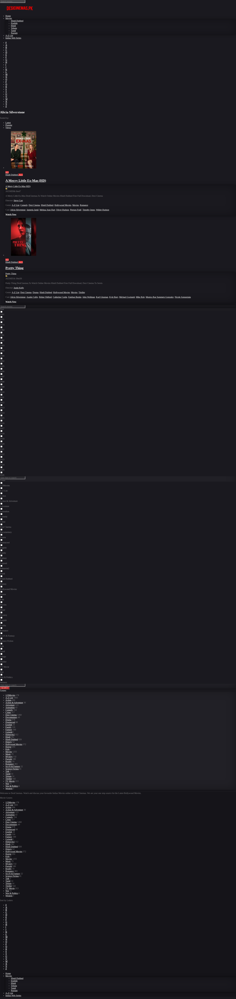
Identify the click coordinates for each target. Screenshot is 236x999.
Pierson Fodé (75, 210)
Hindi (13, 26)
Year (2, 309)
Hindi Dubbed (17, 21)
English (14, 23)
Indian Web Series (13, 38)
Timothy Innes (88, 210)
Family (8, 727)
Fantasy (8, 729)
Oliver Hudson (62, 210)
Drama (36, 292)
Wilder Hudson (102, 210)
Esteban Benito (74, 297)
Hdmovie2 (10, 734)
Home (8, 16)
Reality (8, 761)
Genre (2, 480)
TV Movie (10, 781)
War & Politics (11, 786)
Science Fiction (12, 769)
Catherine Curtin (60, 297)
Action (8, 700)
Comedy (24, 205)
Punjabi (14, 33)
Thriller (82, 292)
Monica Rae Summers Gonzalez (160, 297)
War (7, 783)
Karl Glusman (102, 297)
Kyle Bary (113, 297)
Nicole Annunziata (183, 297)
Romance (84, 205)
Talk (7, 771)
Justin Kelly (19, 288)
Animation (10, 707)
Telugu (14, 28)
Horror (8, 747)
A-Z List (9, 35)
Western (8, 788)
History (8, 742)
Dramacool (10, 722)
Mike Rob (140, 297)
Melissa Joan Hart (47, 210)
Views (8, 127)
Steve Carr (18, 200)
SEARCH (4, 688)
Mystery (9, 756)
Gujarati (8, 732)
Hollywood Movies (62, 205)
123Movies (10, 695)
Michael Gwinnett (127, 297)
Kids (7, 749)
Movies (8, 18)
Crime (8, 712)
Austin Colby (32, 297)
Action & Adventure (14, 702)
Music (8, 754)
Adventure (10, 705)
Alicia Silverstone (18, 210)
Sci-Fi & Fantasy (12, 766)
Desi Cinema (34, 205)
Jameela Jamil (33, 210)
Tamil (13, 30)
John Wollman (88, 297)
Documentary (11, 717)
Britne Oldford (45, 297)
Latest (8, 122)
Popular (8, 125)
